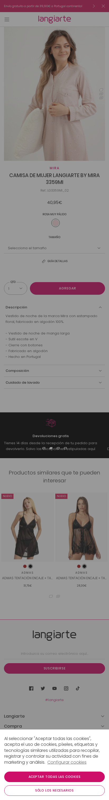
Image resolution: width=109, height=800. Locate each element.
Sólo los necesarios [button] (54, 790)
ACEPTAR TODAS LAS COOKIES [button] (55, 776)
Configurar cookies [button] (67, 762)
